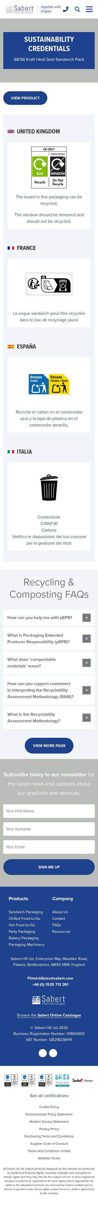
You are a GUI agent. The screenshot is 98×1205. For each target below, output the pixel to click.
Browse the (49, 1015)
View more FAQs (49, 745)
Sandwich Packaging (26, 912)
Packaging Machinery (26, 944)
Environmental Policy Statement (49, 1114)
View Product (25, 98)
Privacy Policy (49, 1128)
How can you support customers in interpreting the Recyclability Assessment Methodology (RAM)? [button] (40, 690)
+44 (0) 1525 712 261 (50, 985)
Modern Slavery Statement (49, 1121)
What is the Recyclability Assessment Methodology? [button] (33, 717)
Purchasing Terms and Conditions (49, 1136)
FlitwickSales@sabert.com (50, 978)
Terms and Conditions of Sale (49, 1150)
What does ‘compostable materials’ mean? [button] (31, 662)
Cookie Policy (49, 1106)
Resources (61, 931)
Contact (58, 918)
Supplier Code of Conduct (49, 1143)
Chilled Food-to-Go (24, 918)
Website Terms (49, 1158)
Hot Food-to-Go (22, 925)
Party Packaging (22, 931)
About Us (60, 912)
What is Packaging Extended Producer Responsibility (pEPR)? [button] (38, 638)
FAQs (56, 925)
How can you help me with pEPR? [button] (39, 617)
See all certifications (49, 1096)
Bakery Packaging (24, 938)
